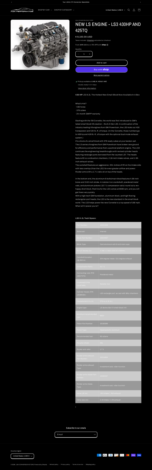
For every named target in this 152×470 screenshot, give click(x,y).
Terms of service (77, 464)
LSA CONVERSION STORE (25, 464)
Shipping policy (90, 464)
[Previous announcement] (11, 2)
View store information (87, 88)
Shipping (90, 40)
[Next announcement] (140, 2)
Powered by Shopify (40, 464)
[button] (45, 9)
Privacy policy (65, 464)
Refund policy (54, 464)
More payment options (101, 75)
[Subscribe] (94, 434)
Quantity (78, 49)
